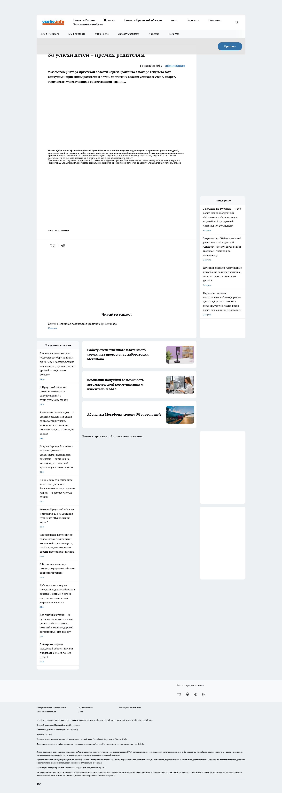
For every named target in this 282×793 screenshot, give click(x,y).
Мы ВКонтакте (77, 33)
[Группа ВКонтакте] (179, 694)
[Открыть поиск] (236, 22)
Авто (174, 20)
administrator (175, 66)
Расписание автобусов (88, 24)
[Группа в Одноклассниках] (187, 694)
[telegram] (64, 245)
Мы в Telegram (50, 33)
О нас (80, 711)
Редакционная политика (130, 707)
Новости (109, 20)
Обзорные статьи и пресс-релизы (52, 707)
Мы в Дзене (102, 33)
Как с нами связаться (46, 711)
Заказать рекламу (129, 33)
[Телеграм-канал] (196, 694)
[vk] (53, 245)
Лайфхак (154, 33)
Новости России (84, 20)
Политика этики (85, 707)
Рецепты (174, 33)
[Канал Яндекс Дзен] (204, 694)
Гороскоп (193, 20)
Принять (230, 46)
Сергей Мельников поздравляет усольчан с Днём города (82, 325)
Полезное (214, 20)
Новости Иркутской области (143, 20)
